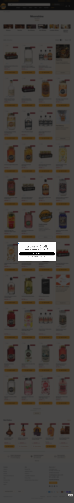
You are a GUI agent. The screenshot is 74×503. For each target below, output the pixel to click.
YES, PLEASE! (37, 253)
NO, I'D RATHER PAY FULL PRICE (37, 257)
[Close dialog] (19, 243)
